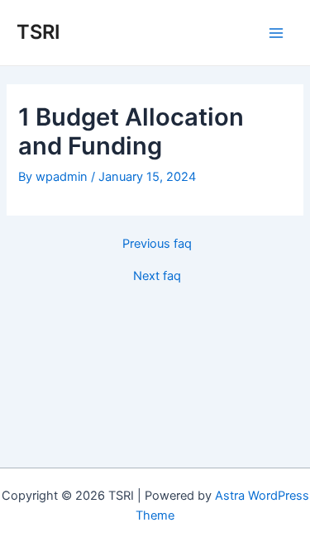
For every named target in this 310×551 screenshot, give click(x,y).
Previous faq (157, 244)
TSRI (38, 32)
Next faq (157, 276)
